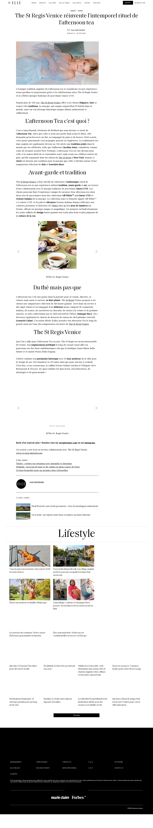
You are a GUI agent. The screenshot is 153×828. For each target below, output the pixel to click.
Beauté (42, 3)
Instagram (90, 442)
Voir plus (76, 749)
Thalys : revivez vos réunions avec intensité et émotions (44, 463)
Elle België (15, 802)
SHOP (128, 2)
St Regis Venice (28, 181)
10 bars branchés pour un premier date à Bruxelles (42, 470)
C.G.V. (90, 802)
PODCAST (97, 3)
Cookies (13, 808)
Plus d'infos (85, 816)
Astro (87, 3)
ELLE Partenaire (78, 30)
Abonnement (16, 796)
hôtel (55, 205)
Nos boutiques (43, 802)
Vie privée (119, 796)
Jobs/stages (41, 796)
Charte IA (119, 802)
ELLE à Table (64, 3)
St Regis (70, 300)
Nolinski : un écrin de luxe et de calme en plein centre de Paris (48, 466)
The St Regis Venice (51, 102)
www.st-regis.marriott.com (29, 453)
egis (69, 157)
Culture (52, 3)
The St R (63, 157)
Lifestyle (76, 534)
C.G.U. (90, 796)
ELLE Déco (77, 3)
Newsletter (140, 3)
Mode (34, 3)
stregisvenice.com (68, 442)
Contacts (66, 796)
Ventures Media (69, 802)
